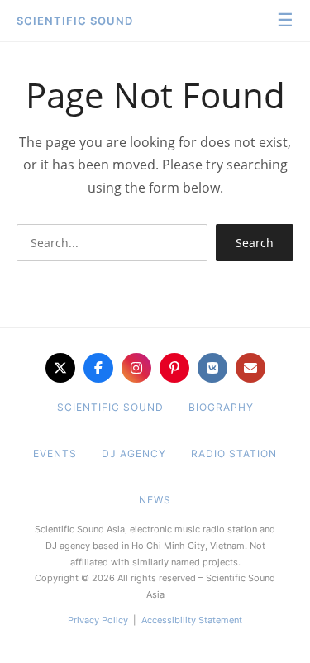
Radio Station (234, 453)
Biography (221, 407)
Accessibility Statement (191, 620)
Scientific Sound (75, 20)
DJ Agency (134, 453)
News (155, 500)
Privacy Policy (98, 620)
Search (255, 242)
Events (55, 453)
